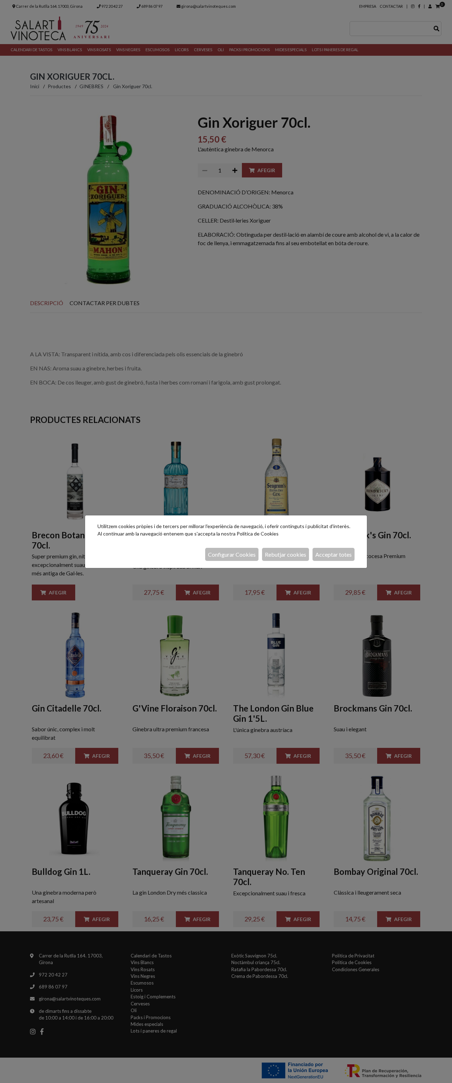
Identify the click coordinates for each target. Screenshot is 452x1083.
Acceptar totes (333, 554)
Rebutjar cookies (285, 554)
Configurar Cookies (232, 554)
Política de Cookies (258, 534)
